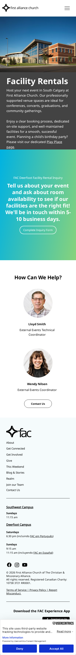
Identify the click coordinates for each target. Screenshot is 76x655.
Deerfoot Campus (18, 525)
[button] (38, 230)
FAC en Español (42, 552)
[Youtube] (25, 565)
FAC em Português (41, 536)
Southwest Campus (19, 507)
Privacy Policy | (39, 590)
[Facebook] (9, 565)
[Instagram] (17, 565)
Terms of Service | (18, 590)
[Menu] (67, 8)
